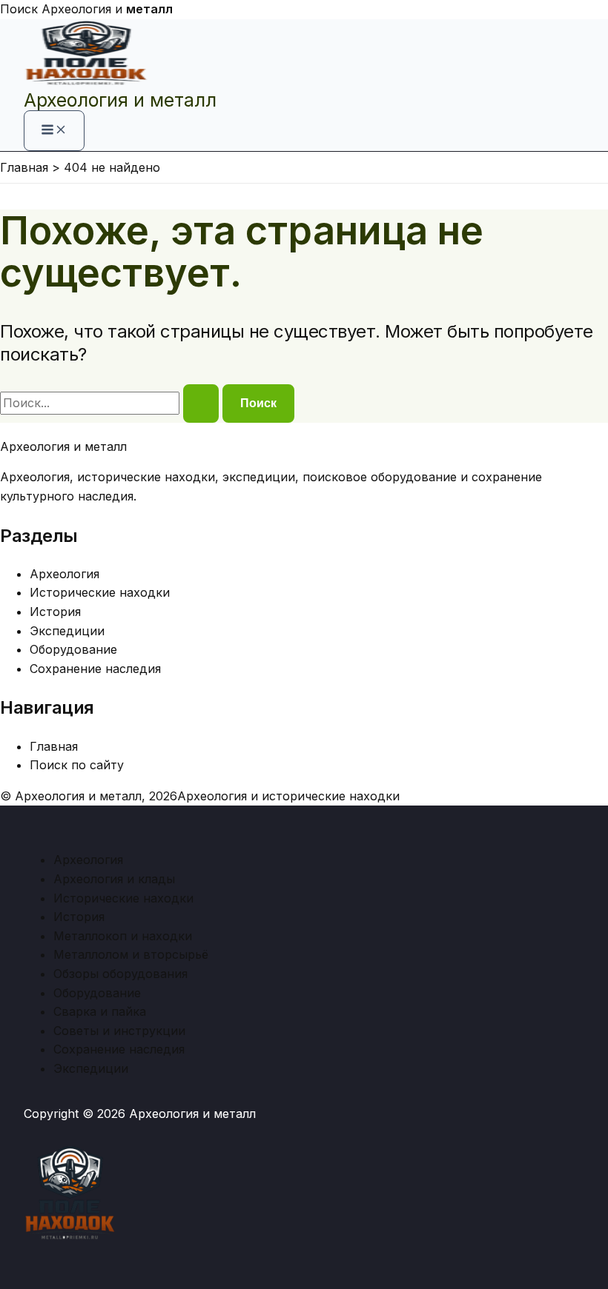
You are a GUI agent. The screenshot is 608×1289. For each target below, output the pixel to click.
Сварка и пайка (99, 1011)
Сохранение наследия (95, 668)
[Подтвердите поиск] (201, 403)
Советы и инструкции (119, 1030)
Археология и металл (120, 100)
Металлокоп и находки (122, 935)
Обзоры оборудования (120, 973)
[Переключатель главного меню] (54, 130)
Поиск (19, 8)
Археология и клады (114, 878)
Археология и (107, 8)
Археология (64, 573)
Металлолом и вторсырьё (130, 954)
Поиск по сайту (77, 764)
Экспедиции (67, 630)
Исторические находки (100, 592)
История (55, 611)
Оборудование (73, 649)
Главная (54, 746)
